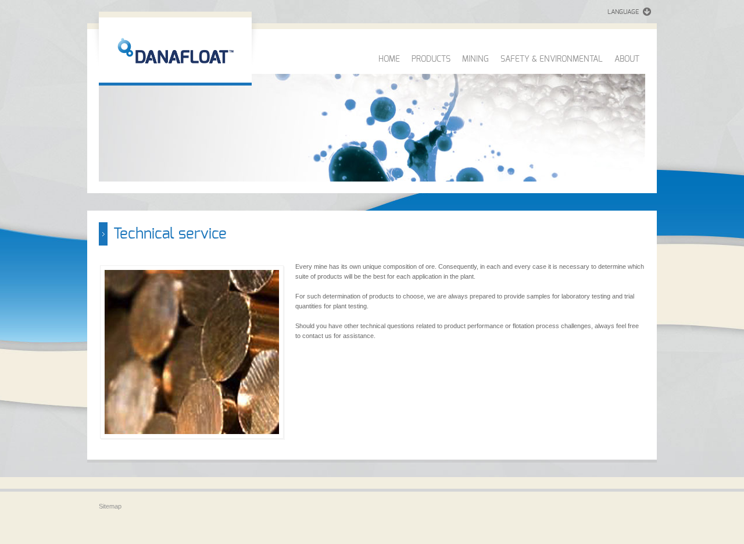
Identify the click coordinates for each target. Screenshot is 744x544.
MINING (475, 59)
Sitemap (110, 506)
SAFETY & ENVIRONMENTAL (551, 59)
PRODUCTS (431, 59)
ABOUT (626, 59)
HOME (389, 59)
